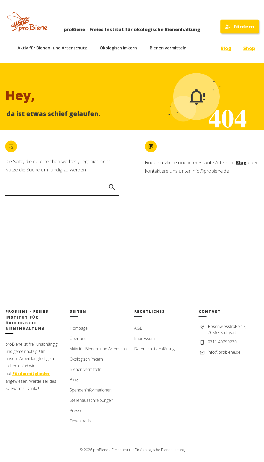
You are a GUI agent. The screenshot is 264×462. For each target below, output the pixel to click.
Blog (226, 48)
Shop (249, 48)
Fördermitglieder (31, 373)
